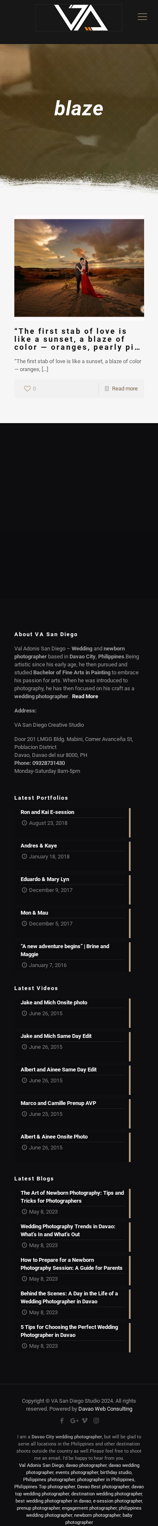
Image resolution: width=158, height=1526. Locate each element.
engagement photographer (89, 1508)
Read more (125, 388)
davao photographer (86, 1465)
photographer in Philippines (105, 1479)
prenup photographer (38, 1508)
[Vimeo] (84, 1421)
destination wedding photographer (106, 1494)
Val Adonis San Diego (41, 1465)
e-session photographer (117, 1501)
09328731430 (48, 763)
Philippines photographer (49, 1479)
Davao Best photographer (103, 1487)
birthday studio (115, 1472)
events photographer (77, 1472)
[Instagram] (96, 1421)
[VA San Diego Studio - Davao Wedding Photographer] (79, 22)
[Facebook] (62, 1421)
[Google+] (73, 1421)
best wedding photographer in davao (53, 1501)
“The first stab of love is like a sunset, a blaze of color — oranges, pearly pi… (77, 339)
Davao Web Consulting (105, 1409)
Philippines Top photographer (44, 1487)
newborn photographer (97, 1515)
